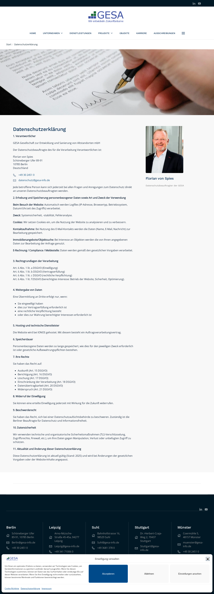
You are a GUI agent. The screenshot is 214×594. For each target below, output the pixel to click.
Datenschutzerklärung (30, 588)
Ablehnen (149, 573)
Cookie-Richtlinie (12, 588)
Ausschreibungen (164, 33)
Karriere (141, 33)
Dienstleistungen (80, 33)
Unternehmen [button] (51, 33)
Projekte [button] (104, 33)
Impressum (47, 588)
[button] (207, 558)
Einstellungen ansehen (189, 573)
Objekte (124, 33)
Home (33, 33)
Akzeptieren (108, 573)
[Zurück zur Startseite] (107, 17)
